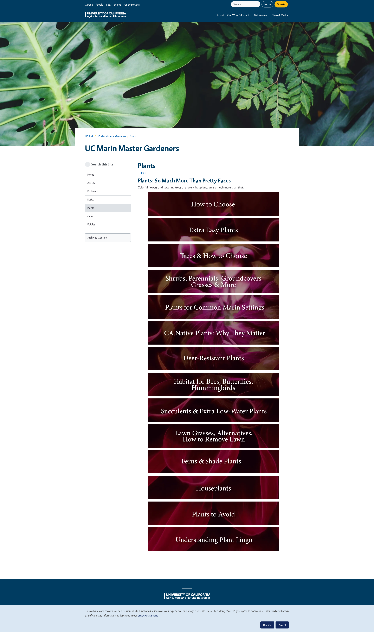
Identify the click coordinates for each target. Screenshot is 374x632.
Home (90, 174)
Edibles (91, 224)
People (99, 4)
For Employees (131, 4)
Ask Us (91, 183)
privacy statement (148, 615)
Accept (282, 625)
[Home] (105, 15)
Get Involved (261, 15)
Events (117, 4)
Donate (281, 4)
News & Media (280, 15)
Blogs (108, 4)
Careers (89, 4)
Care (90, 216)
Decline (267, 625)
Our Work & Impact (238, 15)
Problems (92, 191)
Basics (90, 199)
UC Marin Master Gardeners (111, 136)
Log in (267, 4)
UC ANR (89, 136)
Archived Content (97, 237)
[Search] (258, 4)
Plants (90, 208)
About (220, 15)
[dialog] (187, 618)
